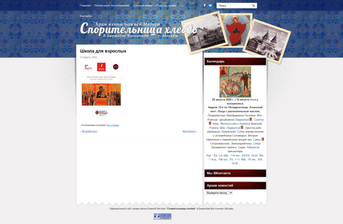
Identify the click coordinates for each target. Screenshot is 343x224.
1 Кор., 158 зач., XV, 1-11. (224, 159)
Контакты (86, 16)
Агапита (244, 123)
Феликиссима (228, 123)
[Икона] (235, 96)
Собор (241, 131)
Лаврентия (242, 119)
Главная (85, 5)
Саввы (257, 139)
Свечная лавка (142, 5)
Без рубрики (113, 125)
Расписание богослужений (111, 5)
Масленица (189, 131)
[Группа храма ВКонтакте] (210, 6)
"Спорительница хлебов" (181, 208)
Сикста (258, 119)
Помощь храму (166, 5)
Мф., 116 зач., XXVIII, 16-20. (241, 155)
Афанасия (253, 147)
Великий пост (89, 131)
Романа (214, 128)
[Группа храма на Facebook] (204, 6)
